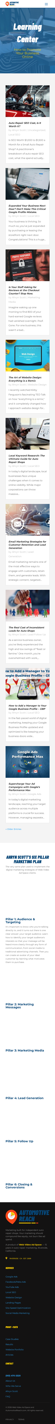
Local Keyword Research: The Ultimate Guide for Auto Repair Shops (27, 459)
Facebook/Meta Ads (16, 1282)
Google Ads (34, 794)
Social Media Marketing (18, 1313)
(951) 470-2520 (13, 1375)
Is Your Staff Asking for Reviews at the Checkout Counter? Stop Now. (24, 290)
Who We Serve (13, 1386)
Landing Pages (13, 1302)
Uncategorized (36, 130)
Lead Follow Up (37, 634)
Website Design (37, 384)
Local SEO (14, 134)
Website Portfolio (15, 1349)
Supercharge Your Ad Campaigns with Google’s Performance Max (24, 787)
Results (9, 1344)
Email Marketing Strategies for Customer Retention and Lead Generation (27, 545)
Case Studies (12, 1339)
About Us (10, 1381)
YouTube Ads (12, 1287)
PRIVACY (10, 1419)
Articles (9, 1354)
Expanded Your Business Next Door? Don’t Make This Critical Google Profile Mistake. (27, 209)
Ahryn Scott (19, 130)
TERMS (21, 1419)
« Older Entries (13, 829)
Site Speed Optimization (18, 1308)
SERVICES (10, 1268)
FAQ (8, 1396)
